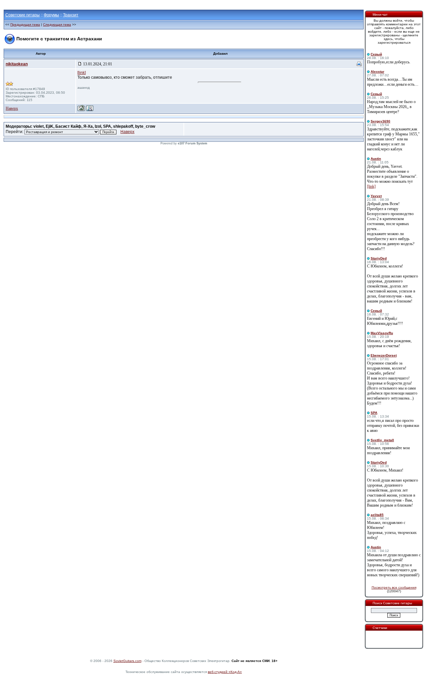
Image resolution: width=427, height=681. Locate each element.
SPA (374, 413)
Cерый (376, 54)
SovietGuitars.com (127, 661)
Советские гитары (22, 15)
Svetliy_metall (382, 440)
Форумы (51, 15)
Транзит (70, 15)
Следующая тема (57, 24)
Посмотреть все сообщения (394, 587)
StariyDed (379, 258)
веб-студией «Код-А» (225, 672)
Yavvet (376, 196)
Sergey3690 (380, 121)
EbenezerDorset (384, 355)
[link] (81, 72)
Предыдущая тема (25, 24)
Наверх (12, 108)
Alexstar (377, 71)
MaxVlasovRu (382, 333)
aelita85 (377, 515)
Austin (376, 158)
